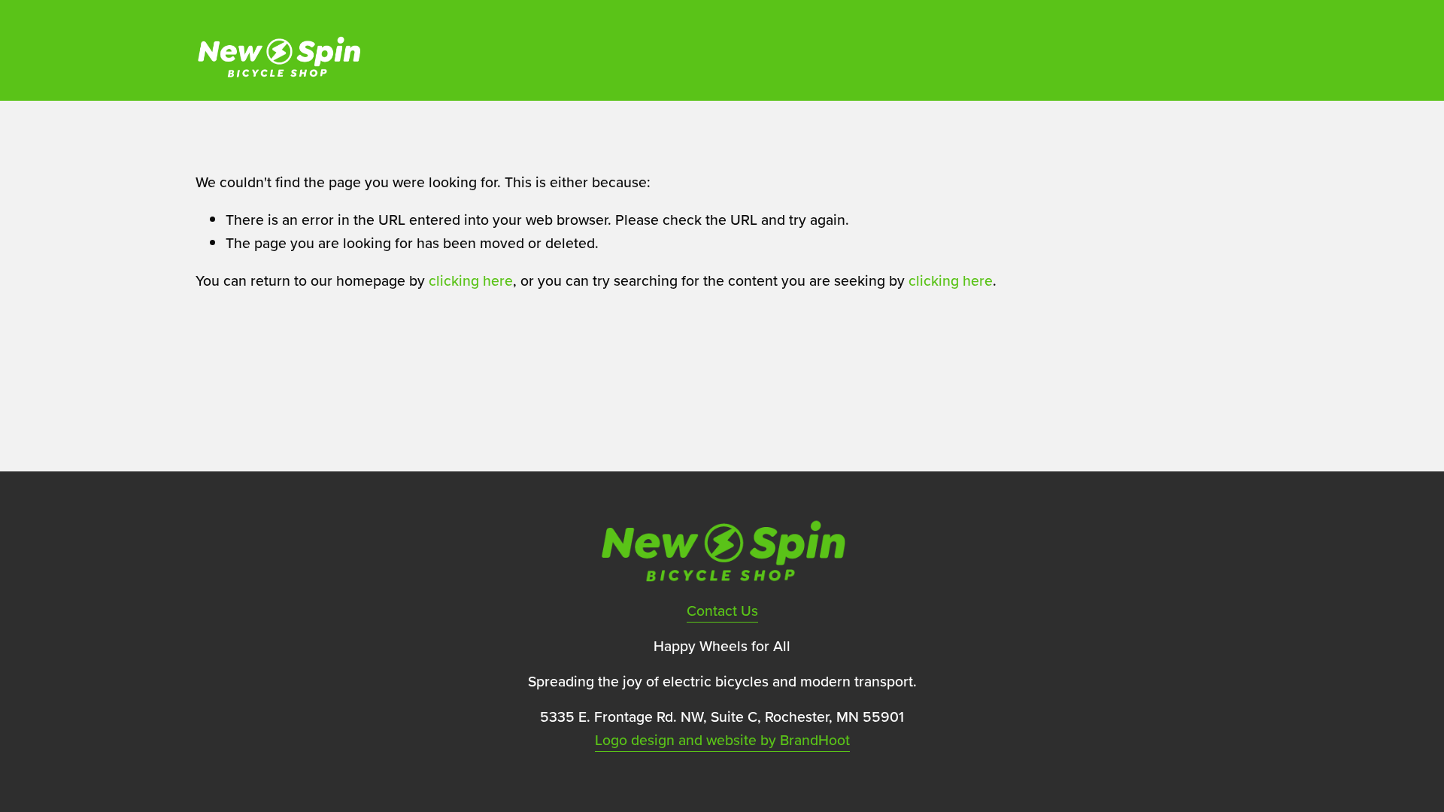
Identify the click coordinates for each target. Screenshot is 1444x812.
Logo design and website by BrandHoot (722, 739)
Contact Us (722, 610)
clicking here (471, 280)
